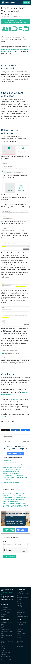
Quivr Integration (7, 491)
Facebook (21, 645)
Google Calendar (21, 592)
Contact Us (20, 624)
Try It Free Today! (15, 453)
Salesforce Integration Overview (11, 471)
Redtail (19, 599)
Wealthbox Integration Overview (11, 473)
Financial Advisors (8, 436)
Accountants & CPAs (7, 609)
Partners (19, 631)
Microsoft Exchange (22, 597)
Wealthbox (20, 601)
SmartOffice (20, 607)
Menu (26, 2)
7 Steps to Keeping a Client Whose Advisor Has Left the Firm (15, 49)
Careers (19, 637)
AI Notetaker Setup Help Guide (10, 501)
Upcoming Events (21, 622)
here (4, 416)
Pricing (3, 648)
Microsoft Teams (21, 612)
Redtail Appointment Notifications (11, 469)
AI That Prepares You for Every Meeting (13, 475)
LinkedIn (20, 646)
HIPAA (3, 650)
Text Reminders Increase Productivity (12, 464)
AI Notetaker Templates (9, 460)
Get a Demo (21, 530)
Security (19, 635)
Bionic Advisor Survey (7, 641)
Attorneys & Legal (6, 611)
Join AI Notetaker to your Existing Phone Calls (14, 503)
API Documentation (6, 628)
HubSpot (19, 614)
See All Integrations (22, 616)
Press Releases (21, 633)
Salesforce (20, 603)
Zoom (18, 609)
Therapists (4, 614)
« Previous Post (5, 441)
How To (3, 646)
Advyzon (19, 605)
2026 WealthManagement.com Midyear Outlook (15, 497)
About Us (19, 628)
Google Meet (20, 611)
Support (3, 626)
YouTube (20, 641)
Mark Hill (18, 16)
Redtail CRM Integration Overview (11, 462)
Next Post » (26, 441)
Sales (2, 616)
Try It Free (9, 530)
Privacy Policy (4, 592)
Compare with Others (7, 660)
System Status (5, 630)
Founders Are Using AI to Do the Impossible (14, 499)
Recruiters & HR (5, 613)
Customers (20, 630)
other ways (15, 399)
